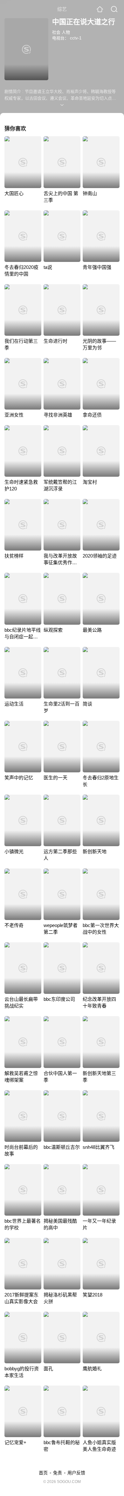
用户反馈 (76, 1472)
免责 (57, 1472)
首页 (43, 1472)
